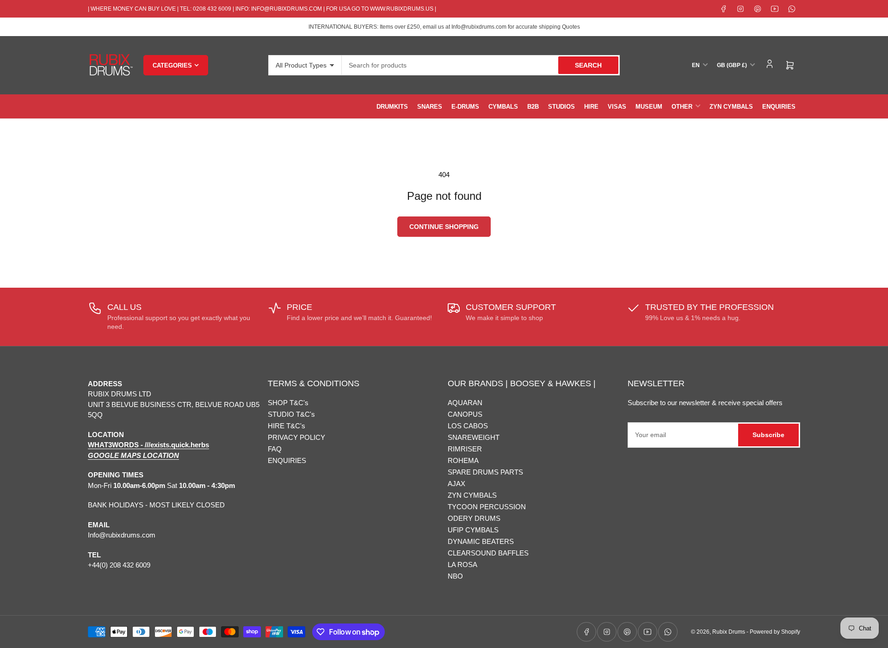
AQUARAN (465, 403)
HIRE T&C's (286, 426)
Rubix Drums (728, 632)
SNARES (429, 106)
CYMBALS (503, 106)
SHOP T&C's (288, 403)
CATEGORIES (172, 65)
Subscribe (768, 434)
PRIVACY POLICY (296, 437)
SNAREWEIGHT (474, 437)
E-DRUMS (465, 106)
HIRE (591, 106)
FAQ (275, 449)
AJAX (456, 484)
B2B (533, 106)
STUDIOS (561, 106)
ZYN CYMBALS (731, 106)
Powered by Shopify (775, 632)
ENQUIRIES (779, 106)
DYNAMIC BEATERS (481, 541)
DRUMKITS (392, 106)
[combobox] (481, 65)
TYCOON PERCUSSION (487, 507)
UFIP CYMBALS (473, 530)
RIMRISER (465, 449)
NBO (455, 576)
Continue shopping (444, 226)
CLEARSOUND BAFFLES (488, 553)
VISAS (617, 106)
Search (588, 65)
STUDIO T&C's (291, 414)
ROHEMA (463, 460)
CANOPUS (465, 414)
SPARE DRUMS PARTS (485, 472)
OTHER (682, 106)
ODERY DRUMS (474, 518)
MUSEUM (648, 106)
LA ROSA (462, 564)
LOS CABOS (468, 426)
